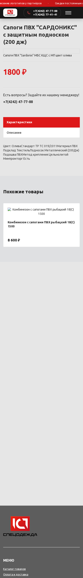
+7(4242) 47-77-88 (45, 10)
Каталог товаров (14, 568)
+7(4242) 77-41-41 (45, 14)
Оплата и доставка (15, 574)
